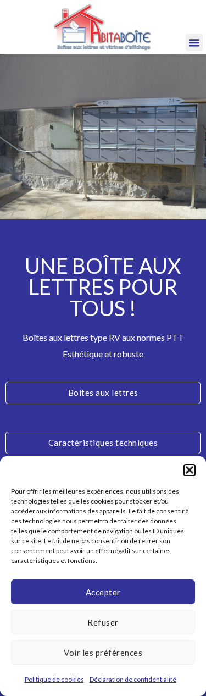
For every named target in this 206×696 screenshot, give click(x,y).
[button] (189, 470)
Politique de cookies (54, 679)
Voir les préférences (103, 653)
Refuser (103, 622)
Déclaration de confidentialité (133, 679)
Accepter (103, 592)
